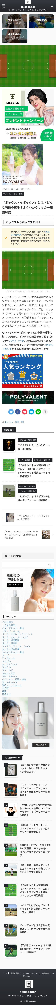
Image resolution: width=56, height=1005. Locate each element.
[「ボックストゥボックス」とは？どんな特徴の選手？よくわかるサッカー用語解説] (31, 411)
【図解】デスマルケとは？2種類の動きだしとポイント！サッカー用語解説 (35, 949)
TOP (5, 973)
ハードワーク (16, 340)
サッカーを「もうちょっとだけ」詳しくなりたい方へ (28, 996)
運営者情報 (15, 973)
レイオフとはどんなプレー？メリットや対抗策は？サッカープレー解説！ (35, 908)
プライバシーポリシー (30, 973)
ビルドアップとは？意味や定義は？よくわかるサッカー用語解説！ (35, 928)
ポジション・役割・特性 (14, 422)
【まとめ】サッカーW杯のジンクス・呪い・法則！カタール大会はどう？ (35, 768)
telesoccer (28, 6)
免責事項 (45, 973)
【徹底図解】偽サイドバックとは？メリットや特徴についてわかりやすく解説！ (35, 868)
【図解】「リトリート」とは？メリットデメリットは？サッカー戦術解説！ (35, 828)
